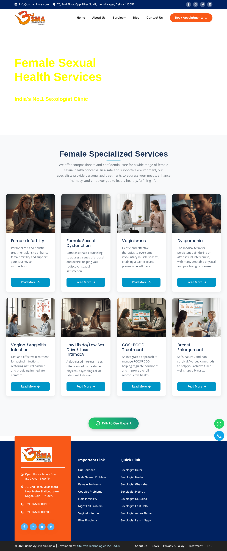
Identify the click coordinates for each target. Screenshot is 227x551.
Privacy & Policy (173, 546)
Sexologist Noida (132, 477)
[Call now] (219, 436)
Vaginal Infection (89, 513)
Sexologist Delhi (131, 470)
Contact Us (154, 17)
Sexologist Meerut (133, 491)
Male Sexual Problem (92, 477)
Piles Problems (88, 520)
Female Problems (89, 484)
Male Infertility (87, 499)
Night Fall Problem (90, 506)
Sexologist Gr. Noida (134, 499)
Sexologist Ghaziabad (135, 484)
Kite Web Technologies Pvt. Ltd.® (98, 546)
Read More (28, 282)
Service (118, 17)
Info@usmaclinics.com (34, 4)
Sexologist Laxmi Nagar (136, 520)
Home (81, 17)
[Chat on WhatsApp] (219, 424)
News (155, 546)
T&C (209, 546)
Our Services (86, 470)
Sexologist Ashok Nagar (136, 513)
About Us (99, 17)
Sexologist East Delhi (134, 506)
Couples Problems (90, 491)
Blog (136, 17)
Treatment (196, 546)
